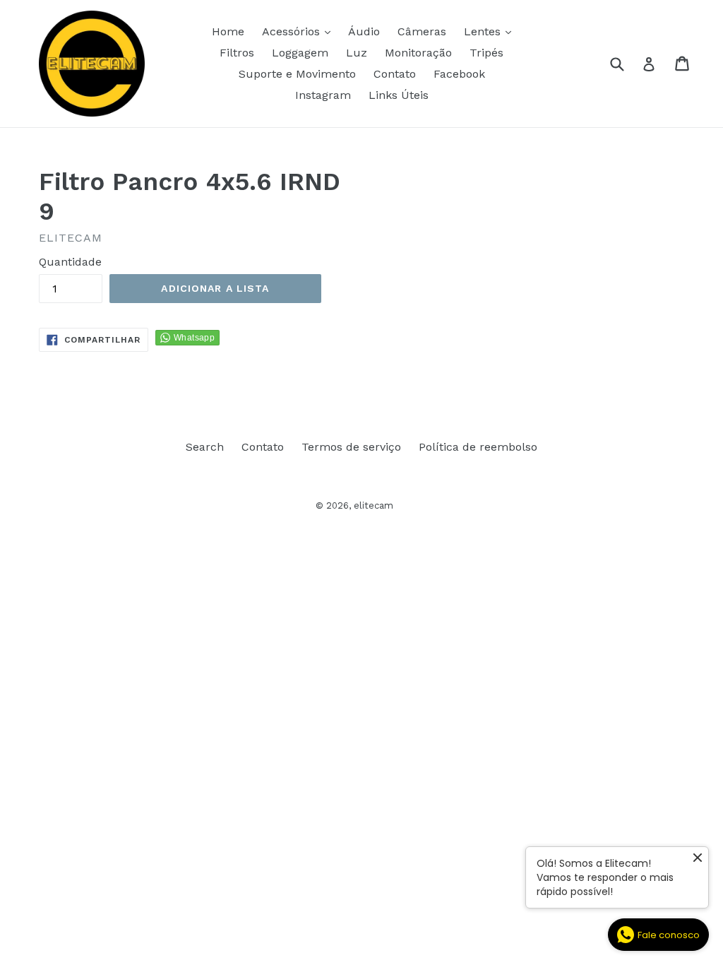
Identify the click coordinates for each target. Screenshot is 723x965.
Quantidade (70, 261)
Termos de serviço (351, 447)
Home (228, 31)
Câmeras (422, 31)
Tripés (486, 52)
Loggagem (300, 52)
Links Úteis (399, 95)
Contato (395, 74)
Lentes (491, 31)
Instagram (323, 95)
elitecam (373, 505)
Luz (356, 52)
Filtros (237, 52)
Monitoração (418, 52)
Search (205, 447)
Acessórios (299, 31)
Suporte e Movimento (297, 74)
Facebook (459, 74)
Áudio (364, 31)
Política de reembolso (478, 447)
